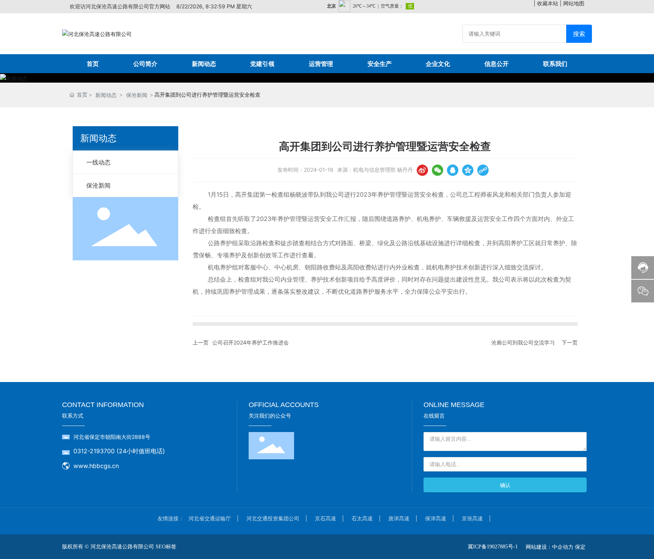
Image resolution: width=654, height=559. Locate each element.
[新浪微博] (422, 170)
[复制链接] (483, 170)
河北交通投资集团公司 (272, 518)
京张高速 (472, 518)
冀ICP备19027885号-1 (493, 547)
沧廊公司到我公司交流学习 (523, 342)
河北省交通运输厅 (209, 518)
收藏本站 (547, 3)
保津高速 (435, 518)
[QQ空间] (467, 170)
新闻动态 (106, 95)
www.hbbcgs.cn (96, 466)
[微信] (437, 170)
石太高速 (362, 518)
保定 (580, 546)
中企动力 (562, 546)
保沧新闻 (136, 95)
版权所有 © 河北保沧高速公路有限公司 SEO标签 (119, 547)
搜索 (579, 34)
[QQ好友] (452, 170)
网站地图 (573, 3)
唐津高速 (399, 518)
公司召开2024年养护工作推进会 (250, 342)
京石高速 (325, 518)
